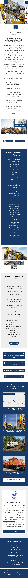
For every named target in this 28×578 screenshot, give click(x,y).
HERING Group (5, 572)
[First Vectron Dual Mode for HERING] (14, 444)
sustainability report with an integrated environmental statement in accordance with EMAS (14, 519)
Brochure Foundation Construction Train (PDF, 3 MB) (15, 364)
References (21, 141)
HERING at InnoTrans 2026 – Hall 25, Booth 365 (14, 556)
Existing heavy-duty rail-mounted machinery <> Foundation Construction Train (14, 355)
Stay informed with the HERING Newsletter (15, 480)
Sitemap (4, 574)
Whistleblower (17, 574)
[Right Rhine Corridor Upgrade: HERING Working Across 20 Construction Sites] (14, 400)
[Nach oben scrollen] (25, 575)
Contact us (8, 141)
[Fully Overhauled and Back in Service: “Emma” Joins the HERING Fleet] (14, 464)
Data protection (17, 572)
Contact (9, 574)
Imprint (4, 576)
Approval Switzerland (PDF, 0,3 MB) (15, 371)
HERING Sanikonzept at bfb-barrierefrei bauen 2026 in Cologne (14, 564)
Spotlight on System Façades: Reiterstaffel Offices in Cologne (14, 548)
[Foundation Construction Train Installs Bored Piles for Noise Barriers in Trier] (14, 422)
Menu (26, 2)
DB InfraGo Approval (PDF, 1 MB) (15, 376)
